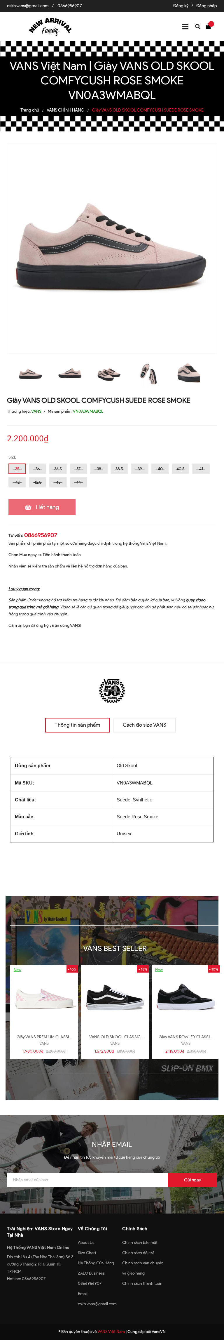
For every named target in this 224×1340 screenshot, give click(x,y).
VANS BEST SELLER (115, 948)
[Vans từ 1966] (112, 690)
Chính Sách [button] (134, 1228)
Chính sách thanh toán (142, 1283)
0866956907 (69, 5)
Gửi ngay (192, 1180)
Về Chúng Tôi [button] (92, 1228)
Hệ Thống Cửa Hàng (96, 1263)
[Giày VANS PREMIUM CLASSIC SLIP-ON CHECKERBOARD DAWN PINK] (44, 997)
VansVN (159, 1331)
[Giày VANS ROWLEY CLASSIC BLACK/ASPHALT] (186, 997)
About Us (86, 1242)
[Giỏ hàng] (209, 26)
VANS (44, 1043)
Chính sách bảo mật (140, 1242)
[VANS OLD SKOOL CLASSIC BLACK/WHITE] (115, 997)
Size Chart (87, 1252)
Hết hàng (47, 507)
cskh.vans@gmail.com (28, 5)
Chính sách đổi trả (138, 1252)
